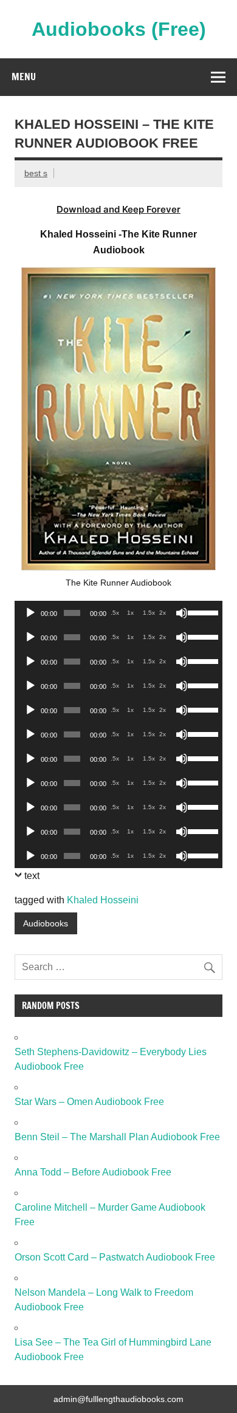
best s (35, 173)
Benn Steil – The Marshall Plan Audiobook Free (117, 1137)
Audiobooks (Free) (119, 29)
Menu (24, 76)
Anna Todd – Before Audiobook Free (93, 1172)
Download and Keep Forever (118, 209)
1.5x (149, 612)
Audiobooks (45, 923)
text (32, 876)
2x (162, 612)
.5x (115, 612)
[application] (118, 613)
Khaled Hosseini (103, 900)
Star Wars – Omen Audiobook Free (89, 1102)
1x (130, 612)
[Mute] (182, 613)
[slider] (202, 612)
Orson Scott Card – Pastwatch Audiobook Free (115, 1257)
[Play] (30, 613)
